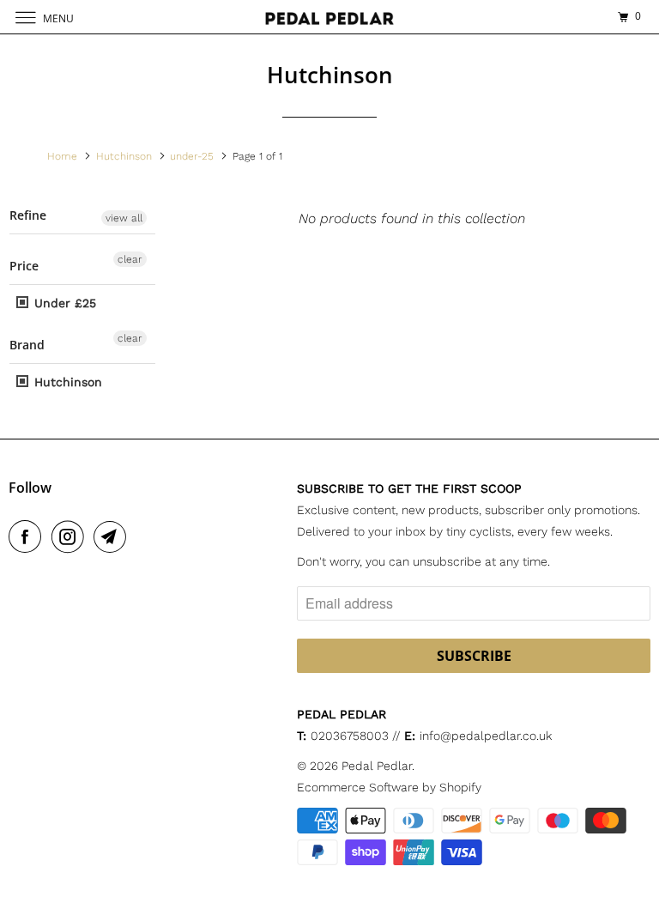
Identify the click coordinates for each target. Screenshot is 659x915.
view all (124, 218)
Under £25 (63, 303)
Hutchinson (66, 382)
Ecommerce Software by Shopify (389, 787)
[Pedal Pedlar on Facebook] (28, 536)
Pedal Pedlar (377, 766)
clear (130, 259)
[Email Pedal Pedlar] (113, 536)
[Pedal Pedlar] (329, 16)
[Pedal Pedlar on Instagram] (71, 536)
